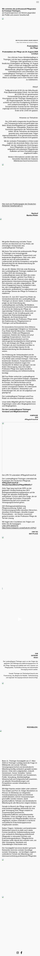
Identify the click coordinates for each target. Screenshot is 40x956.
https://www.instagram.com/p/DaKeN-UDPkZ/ (19, 528)
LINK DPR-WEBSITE (10, 526)
